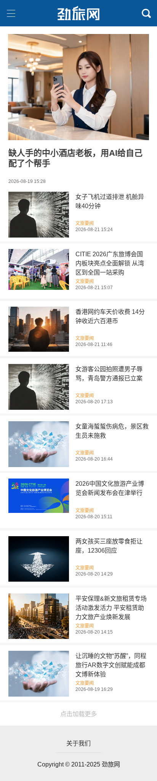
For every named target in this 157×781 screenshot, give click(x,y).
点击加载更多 (78, 713)
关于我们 (78, 743)
